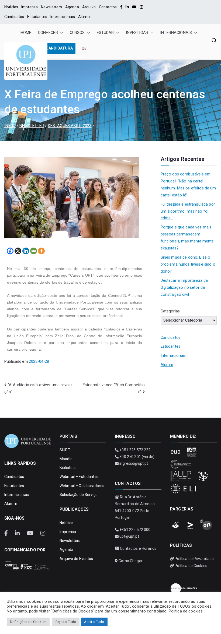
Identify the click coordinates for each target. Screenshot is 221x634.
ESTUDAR (105, 32)
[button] (60, 32)
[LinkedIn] (127, 7)
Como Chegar (131, 561)
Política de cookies (186, 611)
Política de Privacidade (194, 558)
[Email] (33, 251)
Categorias (170, 311)
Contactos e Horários (138, 548)
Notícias (66, 523)
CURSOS (77, 32)
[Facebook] (121, 7)
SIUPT (65, 450)
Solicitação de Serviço (79, 494)
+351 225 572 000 (134, 529)
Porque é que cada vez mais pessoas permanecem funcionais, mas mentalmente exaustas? (187, 238)
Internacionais (62, 17)
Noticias (11, 7)
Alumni (84, 17)
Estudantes (37, 17)
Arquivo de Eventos (76, 558)
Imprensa (29, 7)
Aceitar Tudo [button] (94, 622)
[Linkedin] (25, 251)
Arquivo (89, 7)
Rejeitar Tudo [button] (66, 622)
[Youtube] (134, 7)
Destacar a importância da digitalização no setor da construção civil (184, 287)
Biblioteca (68, 468)
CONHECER (48, 32)
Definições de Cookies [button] (28, 622)
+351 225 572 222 (134, 450)
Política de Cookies (191, 565)
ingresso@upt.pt (133, 463)
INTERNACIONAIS (176, 32)
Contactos (108, 7)
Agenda (72, 7)
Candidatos (14, 17)
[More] (41, 251)
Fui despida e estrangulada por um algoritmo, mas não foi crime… (188, 211)
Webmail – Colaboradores (82, 486)
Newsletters (51, 7)
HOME (26, 32)
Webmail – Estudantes (79, 476)
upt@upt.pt (129, 536)
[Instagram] (141, 7)
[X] (18, 251)
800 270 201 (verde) (136, 457)
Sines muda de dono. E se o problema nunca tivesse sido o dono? (188, 264)
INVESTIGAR (137, 32)
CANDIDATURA (59, 48)
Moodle (66, 459)
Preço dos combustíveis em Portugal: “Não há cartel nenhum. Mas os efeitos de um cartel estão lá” (188, 185)
